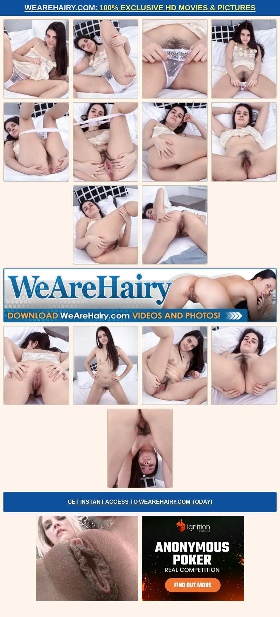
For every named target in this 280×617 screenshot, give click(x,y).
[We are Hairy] (140, 295)
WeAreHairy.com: (140, 7)
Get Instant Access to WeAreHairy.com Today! (140, 502)
